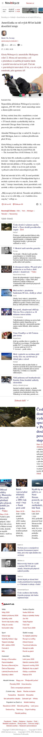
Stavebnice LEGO (9, 706)
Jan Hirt (25, 618)
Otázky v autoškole (29, 671)
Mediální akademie (9, 723)
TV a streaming (18, 317)
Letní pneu (34, 706)
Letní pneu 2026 (28, 659)
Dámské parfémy (23, 706)
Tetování (4, 214)
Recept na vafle (28, 648)
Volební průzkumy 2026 (10, 615)
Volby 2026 (5, 612)
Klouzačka (29, 695)
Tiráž (35, 721)
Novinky (12, 38)
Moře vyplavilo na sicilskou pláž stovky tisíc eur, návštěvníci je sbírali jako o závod (26, 356)
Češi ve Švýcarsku (8, 668)
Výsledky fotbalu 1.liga (9, 639)
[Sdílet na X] (40, 204)
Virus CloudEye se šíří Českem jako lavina (25, 334)
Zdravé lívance (28, 642)
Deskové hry (10, 709)
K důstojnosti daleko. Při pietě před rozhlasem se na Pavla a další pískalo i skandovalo (27, 269)
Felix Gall (26, 625)
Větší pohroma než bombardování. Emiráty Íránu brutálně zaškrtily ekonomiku (27, 380)
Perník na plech (28, 651)
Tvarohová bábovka (30, 645)
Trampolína (12, 695)
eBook (6, 45)
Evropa (15, 251)
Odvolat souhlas (12, 726)
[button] (21, 86)
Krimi (15, 296)
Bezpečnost (17, 338)
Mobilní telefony (29, 702)
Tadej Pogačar (28, 622)
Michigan (30, 211)
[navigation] (2, 3)
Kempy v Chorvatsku (9, 659)
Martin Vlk (4, 38)
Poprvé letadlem (7, 662)
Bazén (19, 691)
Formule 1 (5, 648)
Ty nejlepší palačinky (30, 636)
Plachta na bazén (29, 691)
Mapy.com (19, 680)
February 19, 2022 (30, 152)
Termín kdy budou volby (10, 622)
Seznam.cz (30, 3)
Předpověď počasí (31, 680)
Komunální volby (7, 628)
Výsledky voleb (7, 618)
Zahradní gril (26, 698)
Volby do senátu (7, 625)
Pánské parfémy (20, 713)
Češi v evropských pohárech (21, 688)
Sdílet (14, 45)
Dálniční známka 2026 (30, 662)
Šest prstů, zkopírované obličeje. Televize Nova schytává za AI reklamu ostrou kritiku (26, 312)
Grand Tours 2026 (29, 628)
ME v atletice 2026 (8, 645)
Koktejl (15, 362)
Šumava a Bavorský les (10, 665)
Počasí (15, 232)
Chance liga (6, 636)
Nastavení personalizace (28, 726)
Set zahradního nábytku (12, 698)
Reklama (22, 721)
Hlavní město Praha (19, 274)
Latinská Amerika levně (10, 671)
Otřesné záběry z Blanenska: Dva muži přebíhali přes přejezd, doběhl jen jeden (6, 499)
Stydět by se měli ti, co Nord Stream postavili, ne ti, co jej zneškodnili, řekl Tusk (37, 498)
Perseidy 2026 (15, 684)
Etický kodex (22, 723)
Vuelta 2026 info (28, 612)
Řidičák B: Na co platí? (30, 668)
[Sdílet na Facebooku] (37, 204)
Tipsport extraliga (8, 642)
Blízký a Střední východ (20, 385)
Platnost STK (27, 675)
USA (18, 211)
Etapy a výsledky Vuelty (31, 615)
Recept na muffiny (29, 639)
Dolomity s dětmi (7, 675)
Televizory (19, 709)
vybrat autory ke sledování (9, 41)
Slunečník (21, 695)
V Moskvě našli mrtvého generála (26, 248)
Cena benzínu (26, 684)
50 (21, 45)
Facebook (7, 721)
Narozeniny (13, 214)
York (23, 211)
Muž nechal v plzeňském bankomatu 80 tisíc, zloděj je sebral (27, 291)
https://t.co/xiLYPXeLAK (26, 149)
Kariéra (29, 721)
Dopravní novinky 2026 (31, 665)
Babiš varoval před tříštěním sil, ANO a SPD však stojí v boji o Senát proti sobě (21, 498)
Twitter (15, 721)
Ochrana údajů (33, 723)
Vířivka (35, 698)
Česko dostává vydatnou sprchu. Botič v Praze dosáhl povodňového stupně (27, 227)
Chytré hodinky (30, 709)
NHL (3, 651)
